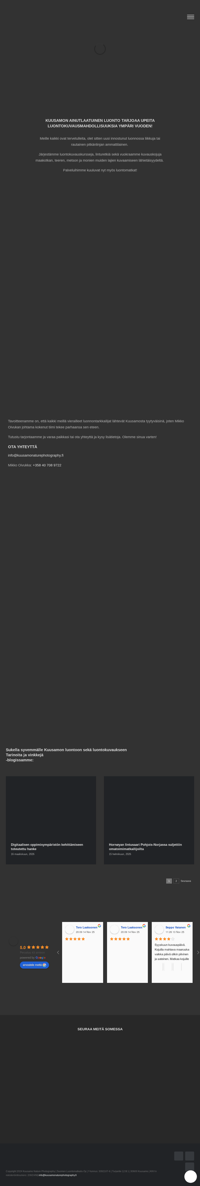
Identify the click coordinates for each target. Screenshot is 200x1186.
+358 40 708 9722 (47, 465)
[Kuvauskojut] (149, 262)
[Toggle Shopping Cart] (169, 17)
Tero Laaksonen (86, 927)
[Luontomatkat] (51, 344)
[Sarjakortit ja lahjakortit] (149, 344)
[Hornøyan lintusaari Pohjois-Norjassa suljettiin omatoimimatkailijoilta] (149, 806)
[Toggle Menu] (190, 17)
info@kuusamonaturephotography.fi (35, 455)
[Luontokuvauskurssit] (51, 262)
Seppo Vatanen (176, 927)
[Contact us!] (190, 1176)
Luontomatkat (51, 381)
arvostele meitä (32, 965)
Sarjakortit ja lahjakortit (149, 381)
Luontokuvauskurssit (51, 299)
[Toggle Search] (179, 16)
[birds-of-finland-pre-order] (100, 179)
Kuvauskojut (149, 299)
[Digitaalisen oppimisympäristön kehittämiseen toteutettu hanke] (51, 806)
